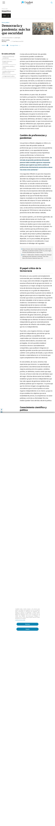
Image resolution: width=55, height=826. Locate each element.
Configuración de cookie (20, 620)
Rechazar (27, 624)
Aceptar (27, 629)
